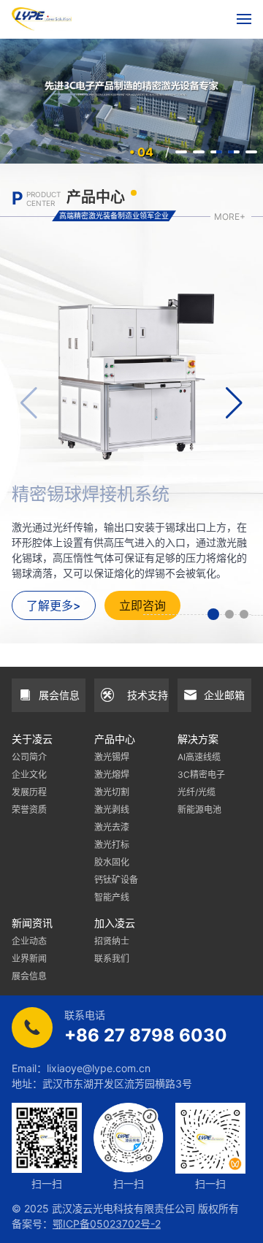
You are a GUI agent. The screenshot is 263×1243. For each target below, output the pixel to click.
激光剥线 (111, 809)
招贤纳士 (111, 941)
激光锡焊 (111, 756)
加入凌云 (114, 923)
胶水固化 (111, 862)
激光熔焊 (111, 774)
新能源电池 (199, 809)
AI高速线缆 (199, 756)
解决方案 (198, 739)
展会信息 (29, 976)
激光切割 (111, 792)
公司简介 (29, 756)
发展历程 (29, 792)
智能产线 (111, 897)
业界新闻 (29, 958)
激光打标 (111, 844)
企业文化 (29, 774)
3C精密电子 (201, 774)
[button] (213, 614)
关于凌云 (32, 739)
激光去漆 (111, 827)
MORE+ (229, 217)
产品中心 (114, 739)
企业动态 (29, 941)
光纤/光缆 (197, 792)
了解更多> (53, 605)
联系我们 (111, 958)
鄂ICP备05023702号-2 (107, 1223)
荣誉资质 (29, 809)
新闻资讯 (32, 923)
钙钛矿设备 (116, 879)
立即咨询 (142, 605)
